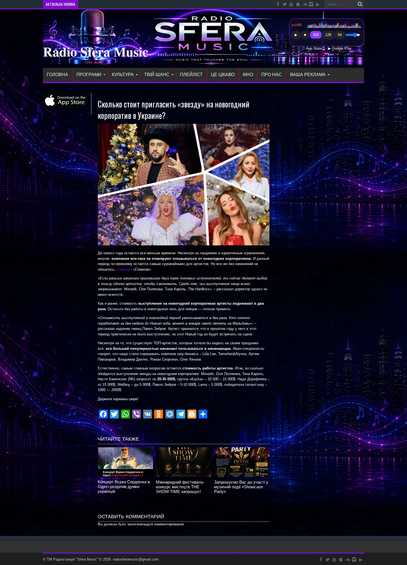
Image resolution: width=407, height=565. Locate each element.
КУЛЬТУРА (123, 74)
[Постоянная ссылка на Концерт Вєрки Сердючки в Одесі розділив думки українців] (125, 475)
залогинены (137, 524)
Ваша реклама (308, 74)
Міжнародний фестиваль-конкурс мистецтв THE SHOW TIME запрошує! (180, 487)
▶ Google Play (340, 48)
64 (340, 35)
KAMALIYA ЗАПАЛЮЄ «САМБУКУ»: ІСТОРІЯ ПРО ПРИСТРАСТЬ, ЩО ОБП (138, 4)
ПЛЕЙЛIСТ (191, 74)
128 (328, 35)
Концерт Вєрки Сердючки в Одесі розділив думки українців (124, 486)
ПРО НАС (271, 74)
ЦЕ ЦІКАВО (223, 74)
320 (316, 35)
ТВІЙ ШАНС (156, 74)
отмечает (125, 269)
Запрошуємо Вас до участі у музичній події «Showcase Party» (241, 487)
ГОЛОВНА (57, 74)
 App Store (312, 48)
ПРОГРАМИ (88, 74)
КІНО (248, 74)
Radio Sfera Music (95, 51)
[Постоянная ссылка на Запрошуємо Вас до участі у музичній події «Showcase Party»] (241, 476)
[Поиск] (360, 4)
